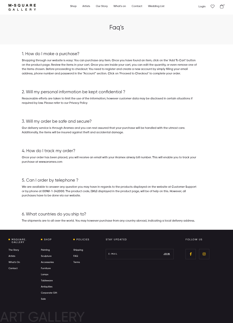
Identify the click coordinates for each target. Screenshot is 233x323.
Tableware (47, 280)
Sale (43, 299)
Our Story (102, 6)
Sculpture (46, 256)
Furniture (46, 268)
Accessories (47, 262)
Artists (86, 6)
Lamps (44, 274)
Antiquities (46, 287)
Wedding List (156, 6)
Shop (73, 6)
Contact (137, 6)
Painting (45, 250)
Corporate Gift (49, 293)
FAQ (75, 256)
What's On (14, 262)
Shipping (78, 250)
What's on (119, 6)
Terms (76, 262)
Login (202, 6)
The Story (14, 250)
